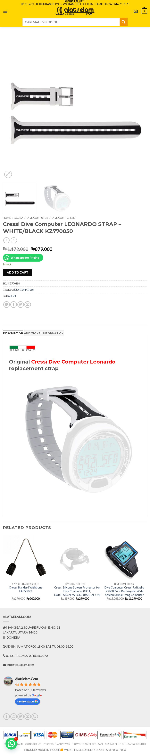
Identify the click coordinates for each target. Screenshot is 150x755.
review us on (25, 701)
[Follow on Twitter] (20, 716)
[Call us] (34, 716)
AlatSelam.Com (26, 679)
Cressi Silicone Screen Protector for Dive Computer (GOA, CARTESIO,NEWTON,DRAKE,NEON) (77, 591)
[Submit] (124, 22)
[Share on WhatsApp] (6, 304)
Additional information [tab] (44, 333)
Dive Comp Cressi (64, 217)
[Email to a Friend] (27, 304)
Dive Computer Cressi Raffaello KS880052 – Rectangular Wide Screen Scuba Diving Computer (124, 591)
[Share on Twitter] (20, 304)
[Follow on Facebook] (6, 716)
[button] (5, 11)
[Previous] (10, 107)
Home (7, 217)
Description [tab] (13, 333)
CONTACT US (33, 743)
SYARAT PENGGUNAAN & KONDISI (125, 743)
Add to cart (18, 272)
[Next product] (6, 240)
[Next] (139, 107)
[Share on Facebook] (13, 304)
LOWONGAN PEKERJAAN (88, 743)
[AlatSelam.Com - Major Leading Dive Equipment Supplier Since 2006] (75, 11)
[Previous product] (14, 240)
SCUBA (18, 217)
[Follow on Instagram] (13, 716)
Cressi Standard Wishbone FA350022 (25, 589)
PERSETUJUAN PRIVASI (57, 743)
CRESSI (12, 295)
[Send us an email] (27, 716)
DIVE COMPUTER (37, 217)
